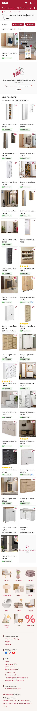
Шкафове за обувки (16, 12)
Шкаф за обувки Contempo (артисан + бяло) (17, 527)
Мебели (4, 8)
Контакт (7, 641)
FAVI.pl (17, 700)
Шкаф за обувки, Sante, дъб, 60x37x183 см (16, 211)
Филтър (31, 24)
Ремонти (18, 595)
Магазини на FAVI (10, 664)
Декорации (12, 8)
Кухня (30, 595)
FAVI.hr (5, 703)
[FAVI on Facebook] (6, 653)
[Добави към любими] (15, 34)
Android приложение (14, 688)
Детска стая (6, 626)
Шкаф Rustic (24, 527)
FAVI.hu (27, 700)
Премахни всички (10, 86)
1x (11, 381)
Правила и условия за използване (16, 677)
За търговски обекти (12, 675)
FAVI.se (16, 703)
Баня (6, 610)
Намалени (30, 625)
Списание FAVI (10, 672)
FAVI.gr (29, 703)
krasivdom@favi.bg (13, 639)
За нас (7, 661)
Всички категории (26, 8)
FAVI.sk (11, 700)
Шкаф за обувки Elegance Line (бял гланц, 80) (17, 326)
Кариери (8, 644)
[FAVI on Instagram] (10, 653)
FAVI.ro (22, 700)
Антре (18, 625)
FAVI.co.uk (22, 703)
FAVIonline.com (8, 694)
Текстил (30, 580)
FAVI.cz (5, 700)
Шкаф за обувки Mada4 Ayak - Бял (13, 240)
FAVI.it (11, 703)
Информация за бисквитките (14, 680)
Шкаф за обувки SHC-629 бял (12, 556)
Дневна (18, 610)
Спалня (30, 610)
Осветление (7, 595)
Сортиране (18, 24)
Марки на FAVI (9, 667)
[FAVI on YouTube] (13, 653)
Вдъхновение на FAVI (12, 669)
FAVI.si (5, 706)
